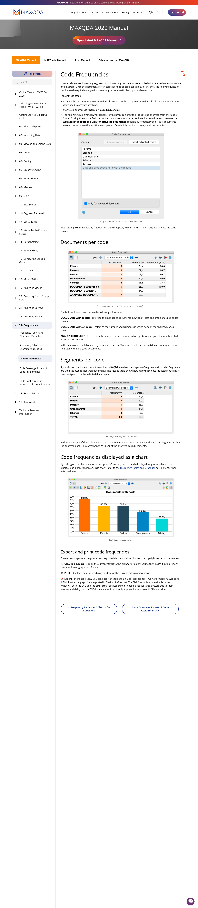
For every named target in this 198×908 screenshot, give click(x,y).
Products (96, 12)
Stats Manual (82, 60)
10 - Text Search (28, 204)
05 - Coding (25, 161)
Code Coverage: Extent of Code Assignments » (150, 609)
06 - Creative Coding (30, 169)
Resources (111, 12)
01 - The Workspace (30, 126)
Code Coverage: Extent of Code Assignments (33, 370)
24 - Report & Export (30, 393)
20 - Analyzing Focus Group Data (34, 298)
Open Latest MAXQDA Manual (97, 40)
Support (136, 12)
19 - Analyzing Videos (30, 287)
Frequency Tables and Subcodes (138, 467)
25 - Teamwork (27, 402)
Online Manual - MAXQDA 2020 (33, 94)
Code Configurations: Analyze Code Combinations (35, 382)
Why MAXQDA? (78, 12)
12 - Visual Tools (28, 222)
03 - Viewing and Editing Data (35, 143)
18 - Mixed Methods (30, 279)
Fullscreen (35, 73)
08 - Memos (25, 187)
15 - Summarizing (28, 250)
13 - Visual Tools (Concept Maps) (33, 232)
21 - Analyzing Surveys (31, 307)
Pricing (125, 12)
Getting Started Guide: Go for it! (33, 116)
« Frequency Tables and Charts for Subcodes (89, 609)
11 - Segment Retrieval (31, 213)
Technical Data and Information (29, 412)
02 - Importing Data (29, 135)
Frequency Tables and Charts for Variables (31, 334)
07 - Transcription (29, 178)
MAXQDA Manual (26, 60)
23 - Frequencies (28, 325)
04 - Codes (25, 152)
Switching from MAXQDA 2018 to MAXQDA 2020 (32, 105)
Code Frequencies (31, 358)
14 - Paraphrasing (29, 241)
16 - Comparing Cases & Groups (32, 260)
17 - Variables (26, 270)
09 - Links (24, 196)
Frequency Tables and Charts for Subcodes (31, 347)
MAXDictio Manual (55, 60)
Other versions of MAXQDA (114, 60)
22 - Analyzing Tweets (30, 316)
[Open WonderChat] (191, 901)
